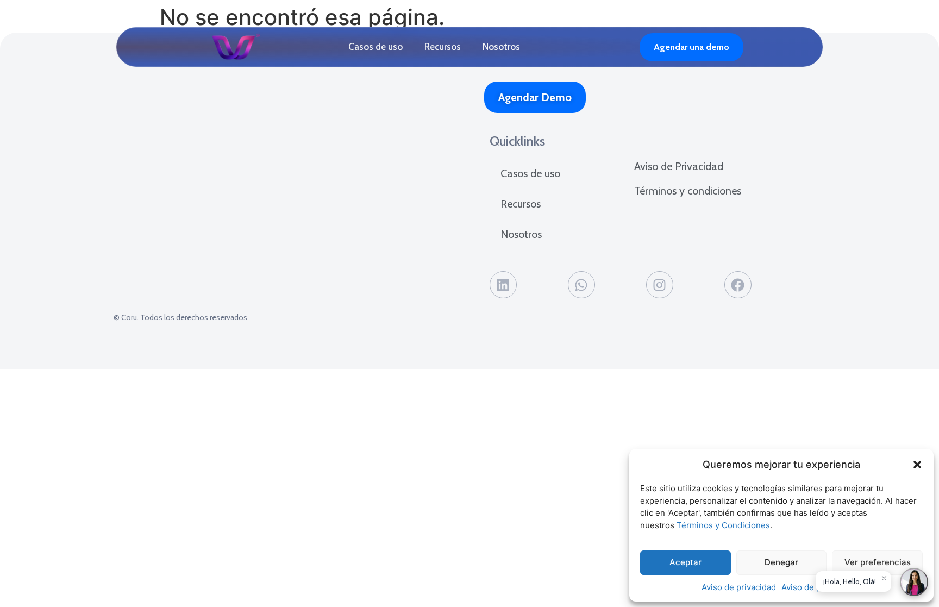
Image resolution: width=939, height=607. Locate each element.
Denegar (781, 562)
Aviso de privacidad (739, 587)
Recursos (442, 46)
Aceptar (685, 562)
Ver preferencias (877, 562)
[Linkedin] (503, 284)
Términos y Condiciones (723, 525)
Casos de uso (375, 46)
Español (618, 47)
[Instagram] (659, 284)
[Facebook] (738, 284)
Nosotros (501, 46)
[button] (917, 464)
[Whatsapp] (581, 284)
